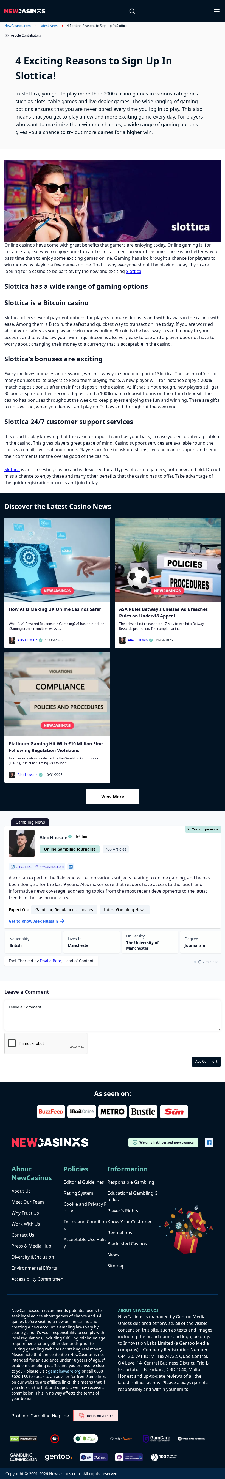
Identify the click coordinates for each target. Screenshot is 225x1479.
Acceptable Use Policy (85, 1242)
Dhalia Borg (50, 960)
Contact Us (23, 1235)
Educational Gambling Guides (133, 1196)
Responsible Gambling (131, 1182)
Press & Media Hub (31, 1246)
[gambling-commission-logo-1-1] (23, 1457)
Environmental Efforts (34, 1268)
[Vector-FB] (209, 1142)
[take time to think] (191, 1438)
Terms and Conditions (85, 1225)
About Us (21, 1191)
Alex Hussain (27, 640)
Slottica (133, 271)
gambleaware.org (64, 1371)
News (113, 1255)
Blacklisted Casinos (127, 1244)
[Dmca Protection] (23, 1439)
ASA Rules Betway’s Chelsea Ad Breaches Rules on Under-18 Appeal (163, 612)
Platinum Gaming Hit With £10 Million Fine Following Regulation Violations (56, 747)
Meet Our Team (28, 1202)
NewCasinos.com (17, 26)
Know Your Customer (130, 1222)
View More (112, 797)
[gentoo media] (58, 1457)
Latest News (49, 26)
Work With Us (26, 1224)
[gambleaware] (121, 1438)
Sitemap (116, 1266)
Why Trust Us (25, 1213)
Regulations (120, 1233)
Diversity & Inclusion (33, 1257)
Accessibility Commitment (37, 1282)
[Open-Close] (217, 11)
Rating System (78, 1193)
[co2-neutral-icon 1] (86, 1439)
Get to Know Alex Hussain (33, 921)
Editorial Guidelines (84, 1182)
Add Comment (206, 1061)
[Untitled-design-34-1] (156, 1439)
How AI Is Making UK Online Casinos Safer (55, 609)
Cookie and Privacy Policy (85, 1207)
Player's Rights (123, 1211)
